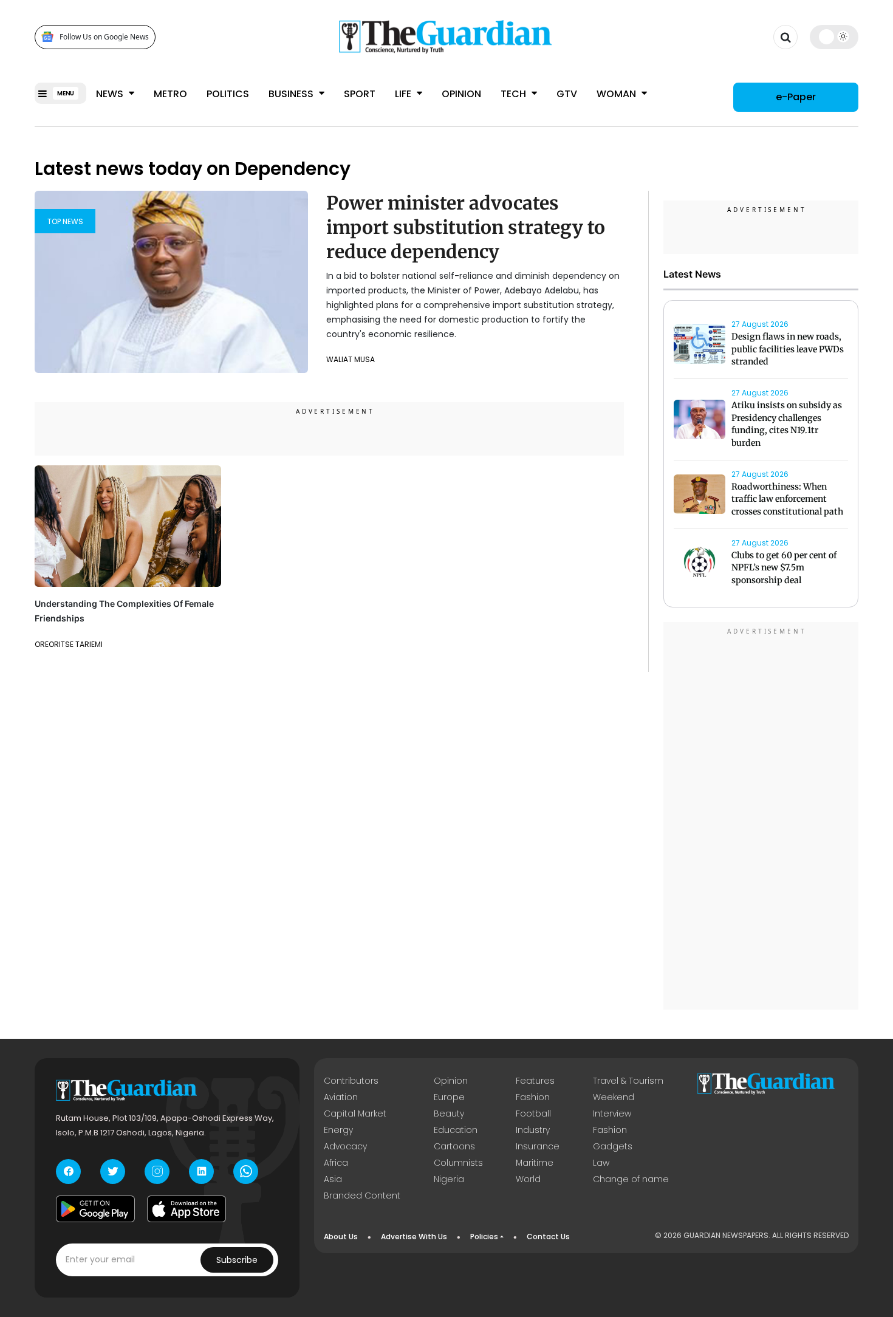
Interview (612, 1113)
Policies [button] (484, 1236)
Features (535, 1081)
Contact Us (548, 1236)
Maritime (534, 1163)
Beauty (449, 1113)
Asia (333, 1179)
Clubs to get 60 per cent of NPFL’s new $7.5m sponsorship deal (784, 568)
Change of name (631, 1179)
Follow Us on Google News (104, 37)
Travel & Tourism (628, 1081)
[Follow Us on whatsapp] (245, 1171)
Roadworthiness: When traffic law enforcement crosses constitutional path (787, 499)
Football (533, 1113)
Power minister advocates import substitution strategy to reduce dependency (465, 227)
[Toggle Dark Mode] (834, 36)
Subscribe (237, 1260)
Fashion (533, 1097)
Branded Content (362, 1195)
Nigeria (449, 1179)
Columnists (458, 1163)
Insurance (537, 1146)
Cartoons (454, 1146)
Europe (449, 1097)
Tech (515, 94)
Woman (617, 94)
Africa (336, 1163)
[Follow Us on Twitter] (112, 1171)
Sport (359, 94)
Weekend (613, 1097)
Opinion (461, 94)
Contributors (351, 1081)
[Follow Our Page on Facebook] (68, 1171)
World (528, 1179)
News (111, 94)
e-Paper (796, 97)
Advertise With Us (414, 1236)
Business (292, 94)
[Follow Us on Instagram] (157, 1171)
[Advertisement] (761, 817)
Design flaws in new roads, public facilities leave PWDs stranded (787, 349)
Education (455, 1130)
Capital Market (355, 1113)
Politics (228, 94)
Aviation (341, 1097)
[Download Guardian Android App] (95, 1209)
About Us (341, 1236)
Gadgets (612, 1146)
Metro (170, 94)
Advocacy (345, 1146)
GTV (566, 94)
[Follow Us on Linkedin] (201, 1171)
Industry (533, 1130)
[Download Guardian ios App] (186, 1209)
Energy (338, 1130)
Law (601, 1163)
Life (404, 94)
